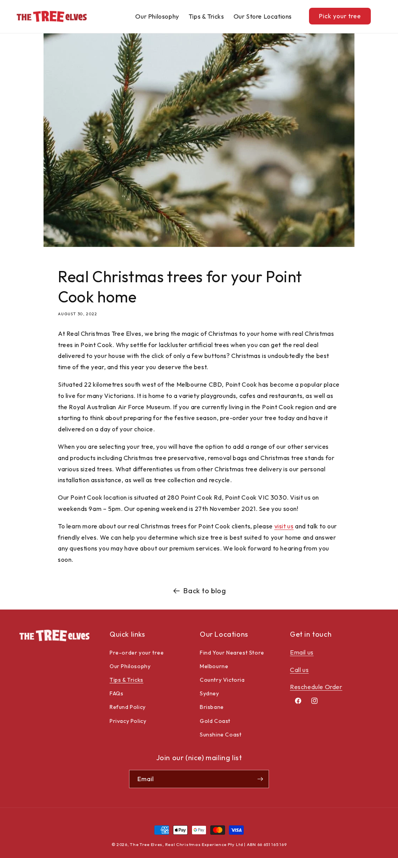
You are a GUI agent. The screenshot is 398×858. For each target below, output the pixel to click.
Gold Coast (215, 720)
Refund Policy (128, 706)
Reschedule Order (316, 687)
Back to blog (204, 590)
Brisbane (212, 706)
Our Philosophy (130, 666)
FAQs (116, 693)
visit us (284, 526)
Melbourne (214, 666)
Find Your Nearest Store (232, 652)
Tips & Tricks (126, 679)
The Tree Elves (146, 844)
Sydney (209, 693)
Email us (302, 652)
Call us (299, 670)
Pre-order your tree (137, 652)
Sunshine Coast (220, 734)
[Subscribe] (260, 779)
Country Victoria (222, 679)
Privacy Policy (128, 720)
